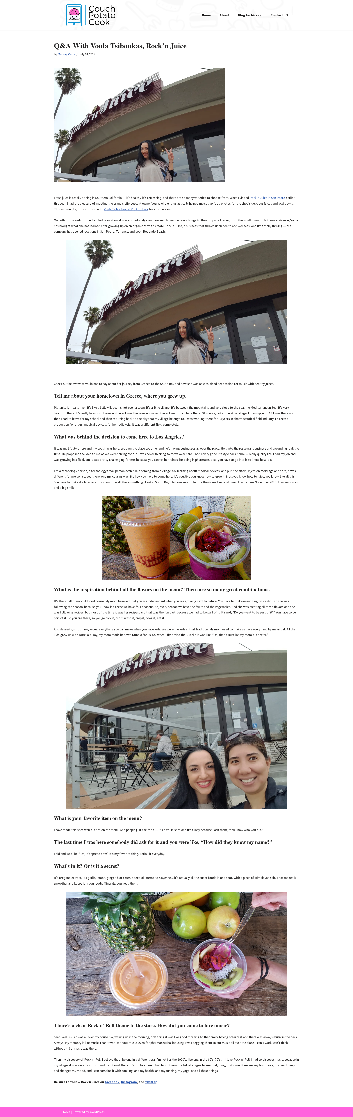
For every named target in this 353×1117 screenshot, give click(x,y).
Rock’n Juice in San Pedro (267, 198)
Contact (277, 15)
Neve (66, 1112)
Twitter (150, 1082)
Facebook (112, 1082)
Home (206, 15)
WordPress (97, 1112)
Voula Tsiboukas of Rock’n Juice (126, 209)
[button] (261, 15)
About (224, 15)
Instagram (129, 1082)
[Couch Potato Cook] (90, 15)
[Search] (287, 15)
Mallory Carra (66, 54)
